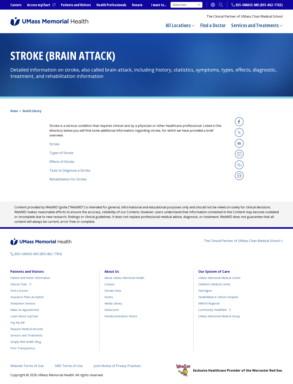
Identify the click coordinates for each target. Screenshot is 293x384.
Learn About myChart (24, 316)
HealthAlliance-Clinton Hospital (218, 297)
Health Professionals (111, 4)
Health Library (32, 111)
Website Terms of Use (27, 366)
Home (14, 111)
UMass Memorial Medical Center (219, 278)
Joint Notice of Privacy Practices (117, 366)
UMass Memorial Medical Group (219, 316)
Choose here (179, 5)
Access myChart (41, 5)
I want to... (158, 4)
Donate (137, 4)
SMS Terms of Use (69, 366)
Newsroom (111, 310)
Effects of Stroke (61, 161)
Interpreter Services (22, 303)
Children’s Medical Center (214, 284)
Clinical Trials (20, 284)
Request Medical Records (26, 329)
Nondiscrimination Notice (120, 316)
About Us (111, 271)
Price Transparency (22, 348)
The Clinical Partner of (243, 240)
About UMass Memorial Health (124, 278)
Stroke (54, 144)
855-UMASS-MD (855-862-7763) (259, 4)
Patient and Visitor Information (30, 278)
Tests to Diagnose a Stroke (69, 170)
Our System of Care (214, 271)
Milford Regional (208, 303)
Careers (16, 4)
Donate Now (112, 290)
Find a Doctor (213, 25)
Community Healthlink (212, 310)
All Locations (178, 25)
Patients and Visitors (76, 4)
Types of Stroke (61, 153)
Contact (109, 284)
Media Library (113, 303)
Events (108, 297)
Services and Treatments (255, 25)
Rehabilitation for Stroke (68, 179)
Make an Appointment (24, 310)
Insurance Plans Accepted (26, 297)
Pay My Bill (17, 322)
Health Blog (25, 342)
